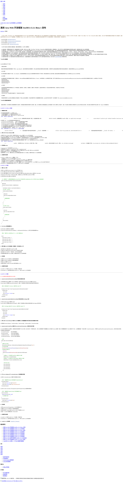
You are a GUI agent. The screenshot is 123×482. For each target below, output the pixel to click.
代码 (4, 8)
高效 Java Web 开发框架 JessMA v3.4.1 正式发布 (14, 433)
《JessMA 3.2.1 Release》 (15, 421)
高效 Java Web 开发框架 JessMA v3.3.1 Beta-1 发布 (14, 427)
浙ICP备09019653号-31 (18, 480)
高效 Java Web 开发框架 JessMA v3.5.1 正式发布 (14, 434)
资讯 (4, 14)
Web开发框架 (12, 22)
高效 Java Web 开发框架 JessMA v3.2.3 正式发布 (14, 431)
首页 (4, 3)
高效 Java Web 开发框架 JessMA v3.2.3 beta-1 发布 (14, 430)
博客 (4, 13)
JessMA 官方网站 (58, 56)
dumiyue (2, 31)
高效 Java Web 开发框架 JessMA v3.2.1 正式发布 (14, 436)
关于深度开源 (6, 472)
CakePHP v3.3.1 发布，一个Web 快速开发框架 (13, 441)
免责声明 (5, 474)
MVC (5, 22)
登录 (2, 1)
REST (8, 22)
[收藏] (1, 24)
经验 (4, 7)
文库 (4, 10)
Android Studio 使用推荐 (8, 460)
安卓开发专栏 (6, 456)
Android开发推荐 (7, 461)
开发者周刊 (5, 458)
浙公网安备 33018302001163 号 (8, 480)
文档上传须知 (6, 467)
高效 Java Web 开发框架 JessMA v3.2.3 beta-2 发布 (14, 439)
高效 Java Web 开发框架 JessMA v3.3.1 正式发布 (14, 428)
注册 (4, 1)
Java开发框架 (19, 22)
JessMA (2, 22)
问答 (4, 11)
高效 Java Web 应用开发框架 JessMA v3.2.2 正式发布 (15, 438)
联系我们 (5, 475)
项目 (4, 5)
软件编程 (5, 18)
